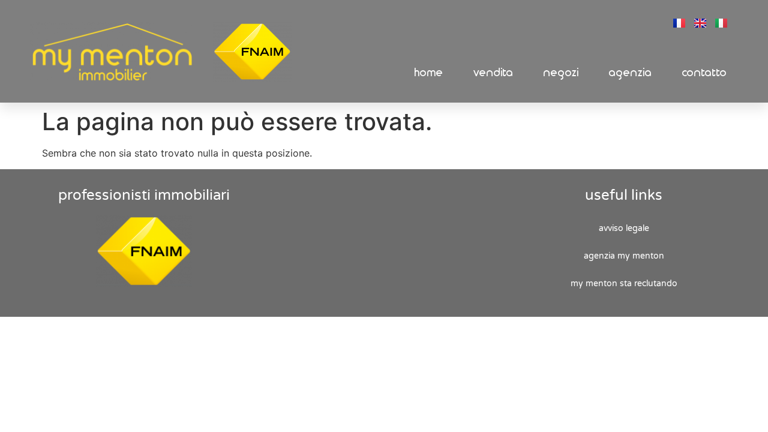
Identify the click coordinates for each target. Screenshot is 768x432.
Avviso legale (624, 228)
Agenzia (630, 72)
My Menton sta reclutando (624, 283)
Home (429, 72)
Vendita (493, 72)
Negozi (561, 72)
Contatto (704, 72)
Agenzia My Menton (624, 256)
